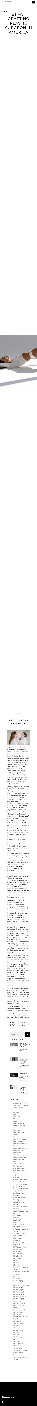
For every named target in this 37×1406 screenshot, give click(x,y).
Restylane (16, 1319)
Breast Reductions (19, 1157)
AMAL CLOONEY (19, 1108)
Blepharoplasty (18, 1119)
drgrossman (17, 1191)
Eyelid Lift (17, 1195)
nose (15, 1276)
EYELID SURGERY (19, 1197)
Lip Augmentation (19, 1247)
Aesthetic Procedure (20, 1105)
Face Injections (18, 1202)
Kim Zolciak (17, 1238)
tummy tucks (18, 1353)
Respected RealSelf (20, 1317)
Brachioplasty (18, 1141)
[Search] (27, 1034)
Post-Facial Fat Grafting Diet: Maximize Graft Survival (24, 1076)
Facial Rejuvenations (20, 1211)
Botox (15, 1121)
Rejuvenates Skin (19, 1310)
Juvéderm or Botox (20, 1233)
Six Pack (16, 1335)
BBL (14, 1114)
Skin (14, 1339)
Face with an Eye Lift (20, 1206)
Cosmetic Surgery (19, 1186)
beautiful (16, 1117)
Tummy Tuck (17, 1348)
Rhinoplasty (17, 1321)
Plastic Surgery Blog (20, 1296)
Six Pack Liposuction (20, 1337)
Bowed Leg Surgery (20, 1139)
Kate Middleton (18, 1236)
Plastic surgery (18, 1294)
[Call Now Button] (3, 1402)
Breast (15, 1146)
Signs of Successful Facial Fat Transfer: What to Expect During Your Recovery (24, 1062)
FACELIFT (16, 1209)
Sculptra (16, 1326)
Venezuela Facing (19, 1357)
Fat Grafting (17, 1215)
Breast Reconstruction (21, 1155)
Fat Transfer (17, 1220)
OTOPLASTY (17, 1283)
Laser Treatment (19, 1242)
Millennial (16, 1263)
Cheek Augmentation (20, 1179)
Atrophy (16, 1112)
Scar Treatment (18, 1323)
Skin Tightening (18, 1344)
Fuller (15, 1222)
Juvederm (16, 1231)
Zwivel (15, 1359)
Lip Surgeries (18, 1251)
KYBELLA (16, 1240)
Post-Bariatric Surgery (21, 1303)
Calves (15, 1175)
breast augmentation (15, 797)
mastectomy (17, 1260)
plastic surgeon (18, 1287)
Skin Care (16, 1341)
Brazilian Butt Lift (19, 1144)
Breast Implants (18, 1150)
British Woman (18, 1159)
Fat (14, 1213)
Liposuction (17, 1254)
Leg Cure (16, 1245)
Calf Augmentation (20, 1168)
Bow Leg (16, 1130)
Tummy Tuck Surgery (21, 1350)
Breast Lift (17, 1153)
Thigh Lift (16, 1346)
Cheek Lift (17, 1182)
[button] (15, 713)
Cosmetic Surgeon (20, 1184)
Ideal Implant (18, 1227)
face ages (16, 1200)
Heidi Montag (16, 783)
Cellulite (16, 1177)
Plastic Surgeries (19, 1292)
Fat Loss (16, 1218)
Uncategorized (18, 1355)
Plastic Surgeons (19, 1290)
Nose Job (16, 1278)
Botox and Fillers (19, 1123)
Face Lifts (16, 1204)
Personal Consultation (21, 1285)
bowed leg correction (21, 1137)
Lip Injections (18, 1249)
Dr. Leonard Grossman (21, 1188)
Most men (16, 1265)
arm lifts (16, 1110)
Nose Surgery (18, 1281)
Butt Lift (16, 1162)
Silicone (16, 1328)
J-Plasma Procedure (20, 1229)
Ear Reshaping (18, 1193)
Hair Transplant (18, 1224)
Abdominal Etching (20, 1103)
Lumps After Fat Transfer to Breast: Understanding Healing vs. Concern (25, 1089)
